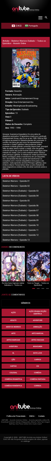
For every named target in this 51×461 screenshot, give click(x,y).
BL (13, 353)
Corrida (37, 386)
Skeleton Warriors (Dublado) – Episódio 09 (20, 220)
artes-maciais (37, 340)
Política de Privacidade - (17, 416)
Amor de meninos (13, 327)
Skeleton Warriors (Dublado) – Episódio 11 (20, 230)
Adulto (13, 320)
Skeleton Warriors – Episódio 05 (16, 201)
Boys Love (37, 353)
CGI (37, 366)
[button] (33, 288)
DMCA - (32, 416)
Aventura (13, 346)
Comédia (37, 373)
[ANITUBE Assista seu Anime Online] (25, 407)
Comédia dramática (13, 379)
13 (11, 113)
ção (13, 360)
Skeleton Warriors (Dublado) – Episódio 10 (20, 225)
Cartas (13, 366)
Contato (41, 416)
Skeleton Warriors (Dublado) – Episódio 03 (20, 191)
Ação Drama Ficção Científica (37, 312)
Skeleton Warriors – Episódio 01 (16, 181)
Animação (37, 327)
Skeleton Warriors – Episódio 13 (16, 240)
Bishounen (37, 346)
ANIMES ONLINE (7, 446)
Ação (13, 313)
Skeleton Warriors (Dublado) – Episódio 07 (20, 210)
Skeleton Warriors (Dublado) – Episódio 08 (20, 215)
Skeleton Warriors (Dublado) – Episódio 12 (20, 235)
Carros (37, 360)
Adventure (37, 320)
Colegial (13, 373)
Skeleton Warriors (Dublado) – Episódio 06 (20, 205)
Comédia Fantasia (37, 379)
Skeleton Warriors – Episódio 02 (16, 186)
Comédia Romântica (13, 386)
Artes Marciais (13, 340)
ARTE (13, 333)
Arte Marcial (38, 333)
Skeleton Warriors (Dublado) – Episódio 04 (20, 196)
